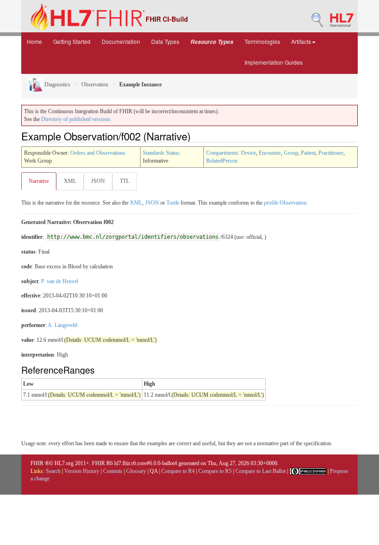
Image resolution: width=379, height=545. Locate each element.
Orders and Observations (97, 153)
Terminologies (262, 41)
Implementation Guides (274, 62)
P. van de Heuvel (59, 281)
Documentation (121, 41)
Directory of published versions (75, 119)
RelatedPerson (222, 160)
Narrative (39, 181)
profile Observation (285, 203)
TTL (124, 181)
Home (34, 41)
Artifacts (301, 41)
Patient (308, 153)
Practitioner (330, 153)
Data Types (165, 41)
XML (70, 181)
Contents (112, 471)
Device (248, 153)
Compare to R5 (215, 471)
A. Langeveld (62, 325)
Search (53, 471)
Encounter (270, 153)
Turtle (172, 203)
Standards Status (161, 153)
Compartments (222, 153)
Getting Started (72, 41)
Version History (81, 471)
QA (154, 471)
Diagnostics (56, 84)
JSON (98, 181)
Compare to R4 (178, 471)
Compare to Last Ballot (260, 471)
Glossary (136, 471)
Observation (94, 84)
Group (291, 153)
